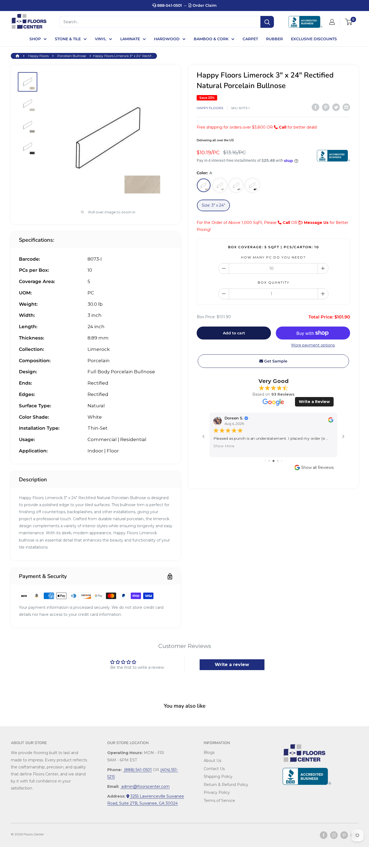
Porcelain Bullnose (71, 56)
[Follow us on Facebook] (323, 835)
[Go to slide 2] (269, 461)
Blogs (209, 752)
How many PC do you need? (273, 257)
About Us (212, 760)
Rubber (274, 38)
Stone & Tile (68, 38)
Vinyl (100, 38)
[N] (252, 185)
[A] (203, 185)
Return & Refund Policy (226, 784)
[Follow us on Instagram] (334, 835)
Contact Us (214, 768)
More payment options (313, 345)
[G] (236, 185)
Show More (223, 445)
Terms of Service (219, 800)
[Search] (267, 22)
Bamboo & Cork (211, 38)
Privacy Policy (217, 792)
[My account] (332, 22)
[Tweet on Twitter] (336, 107)
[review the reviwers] (330, 421)
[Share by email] (346, 107)
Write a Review (314, 401)
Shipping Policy (218, 776)
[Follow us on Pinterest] (344, 835)
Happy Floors (38, 56)
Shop (35, 38)
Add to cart (234, 333)
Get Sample (275, 361)
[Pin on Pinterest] (326, 107)
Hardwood (167, 38)
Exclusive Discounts (314, 38)
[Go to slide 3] (273, 461)
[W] (220, 185)
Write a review (232, 664)
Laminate (130, 38)
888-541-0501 (169, 5)
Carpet (250, 38)
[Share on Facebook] (315, 107)
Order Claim (204, 5)
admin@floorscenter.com (145, 786)
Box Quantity (273, 282)
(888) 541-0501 (137, 769)
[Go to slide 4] (278, 461)
